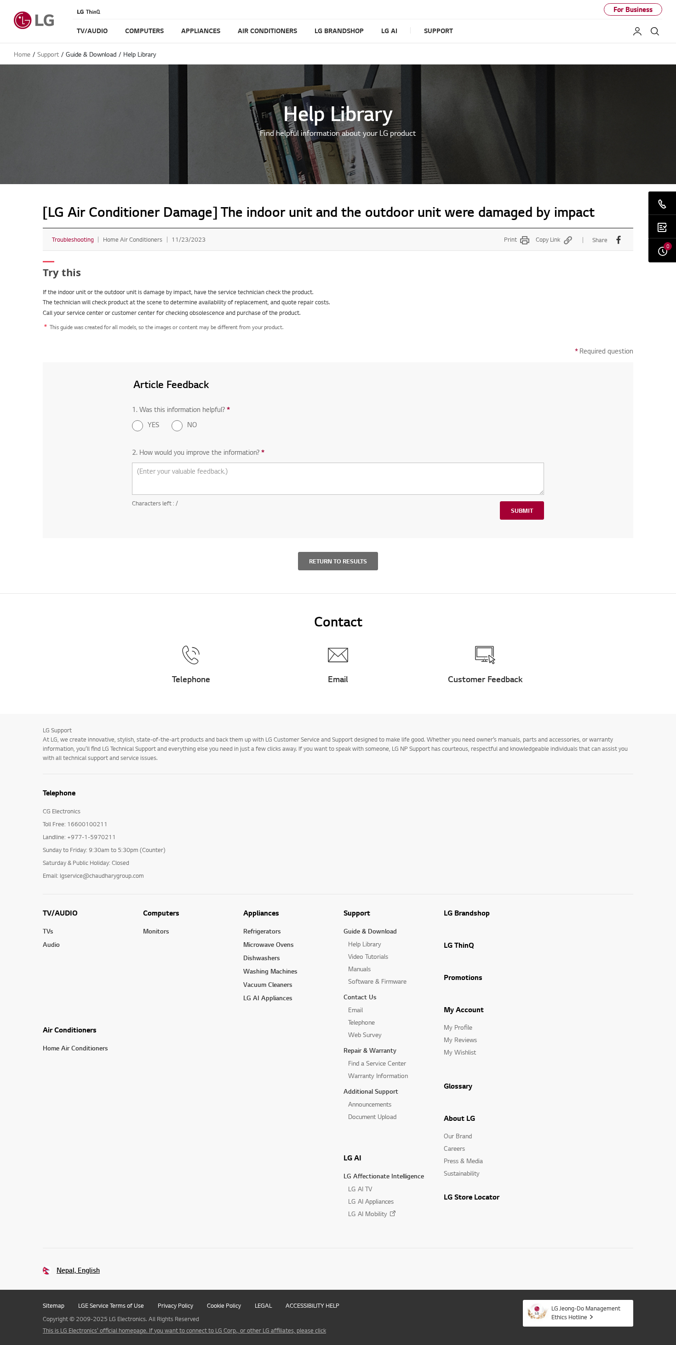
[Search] (654, 31)
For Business (633, 9)
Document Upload (372, 1116)
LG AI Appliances (267, 997)
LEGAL (263, 1305)
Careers (454, 1148)
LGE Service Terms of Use (111, 1305)
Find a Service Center (377, 1063)
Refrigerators (262, 931)
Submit (522, 510)
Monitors (156, 931)
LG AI (352, 1157)
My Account (464, 1009)
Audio (51, 944)
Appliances (261, 912)
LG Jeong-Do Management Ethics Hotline (585, 1312)
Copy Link (548, 239)
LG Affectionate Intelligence (384, 1175)
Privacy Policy (175, 1305)
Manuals (359, 968)
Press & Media (463, 1160)
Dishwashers (261, 957)
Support (357, 912)
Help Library (364, 943)
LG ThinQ (459, 945)
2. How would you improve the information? (198, 452)
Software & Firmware (377, 981)
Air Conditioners (70, 1029)
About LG (459, 1118)
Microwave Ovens (268, 944)
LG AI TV (360, 1188)
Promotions (463, 977)
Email (355, 1009)
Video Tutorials (368, 956)
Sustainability (462, 1173)
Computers (161, 912)
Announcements (369, 1104)
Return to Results (338, 561)
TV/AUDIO (60, 912)
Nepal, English (78, 1270)
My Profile (458, 1027)
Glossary (458, 1085)
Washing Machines (270, 971)
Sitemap (53, 1305)
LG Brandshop (467, 912)
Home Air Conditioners (75, 1048)
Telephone (361, 1022)
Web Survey (365, 1034)
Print (510, 239)
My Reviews (460, 1039)
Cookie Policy (224, 1305)
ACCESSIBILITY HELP (312, 1305)
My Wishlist (460, 1052)
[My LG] (637, 31)
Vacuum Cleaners (267, 984)
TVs (48, 931)
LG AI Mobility (367, 1213)
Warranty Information (378, 1075)
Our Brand (458, 1135)
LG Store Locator (471, 1196)
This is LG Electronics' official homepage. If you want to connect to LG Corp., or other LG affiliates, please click (184, 1330)
